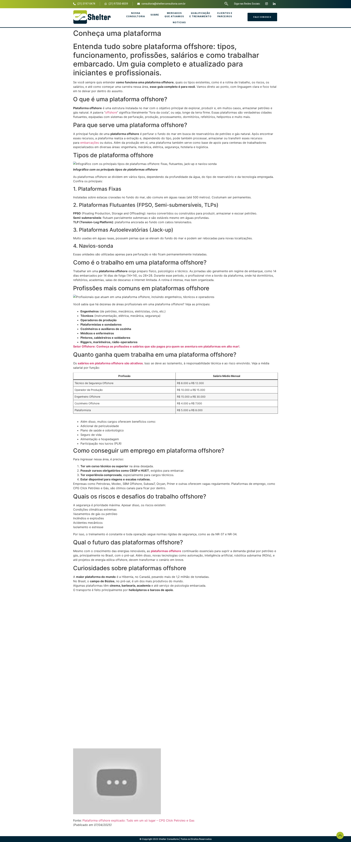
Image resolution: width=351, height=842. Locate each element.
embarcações (89, 142)
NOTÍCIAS (179, 22)
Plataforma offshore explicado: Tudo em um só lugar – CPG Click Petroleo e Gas (138, 820)
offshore (111, 112)
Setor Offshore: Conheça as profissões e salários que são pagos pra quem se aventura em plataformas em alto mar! (156, 346)
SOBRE (154, 14)
